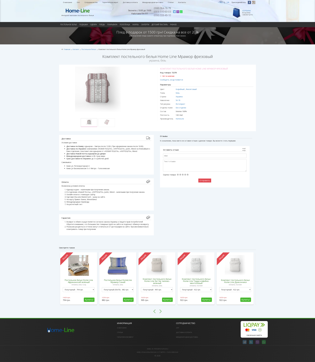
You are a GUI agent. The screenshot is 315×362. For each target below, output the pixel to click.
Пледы (102, 24)
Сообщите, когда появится (171, 80)
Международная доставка (152, 2)
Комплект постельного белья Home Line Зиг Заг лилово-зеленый (157, 281)
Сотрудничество (91, 2)
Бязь (178, 93)
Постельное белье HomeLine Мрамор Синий (118, 281)
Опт (78, 2)
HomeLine (180, 119)
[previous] (108, 311)
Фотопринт (180, 104)
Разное (173, 24)
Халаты (135, 24)
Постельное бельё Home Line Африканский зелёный (79, 281)
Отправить (205, 180)
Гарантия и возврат (110, 2)
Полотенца (125, 24)
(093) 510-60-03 (162, 11)
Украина (179, 96)
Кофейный (180, 89)
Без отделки (181, 107)
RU (221, 2)
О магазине (67, 2)
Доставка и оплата (130, 2)
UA (228, 2)
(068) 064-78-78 (162, 8)
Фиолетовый (191, 89)
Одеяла (93, 24)
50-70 (178, 100)
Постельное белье (68, 24)
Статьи (170, 2)
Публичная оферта (254, 335)
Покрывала (112, 24)
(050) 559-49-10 (162, 15)
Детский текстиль (160, 24)
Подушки (83, 24)
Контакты (182, 2)
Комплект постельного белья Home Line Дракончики (235, 281)
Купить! (89, 299)
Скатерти (145, 24)
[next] (207, 311)
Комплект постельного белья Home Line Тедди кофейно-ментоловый (196, 281)
